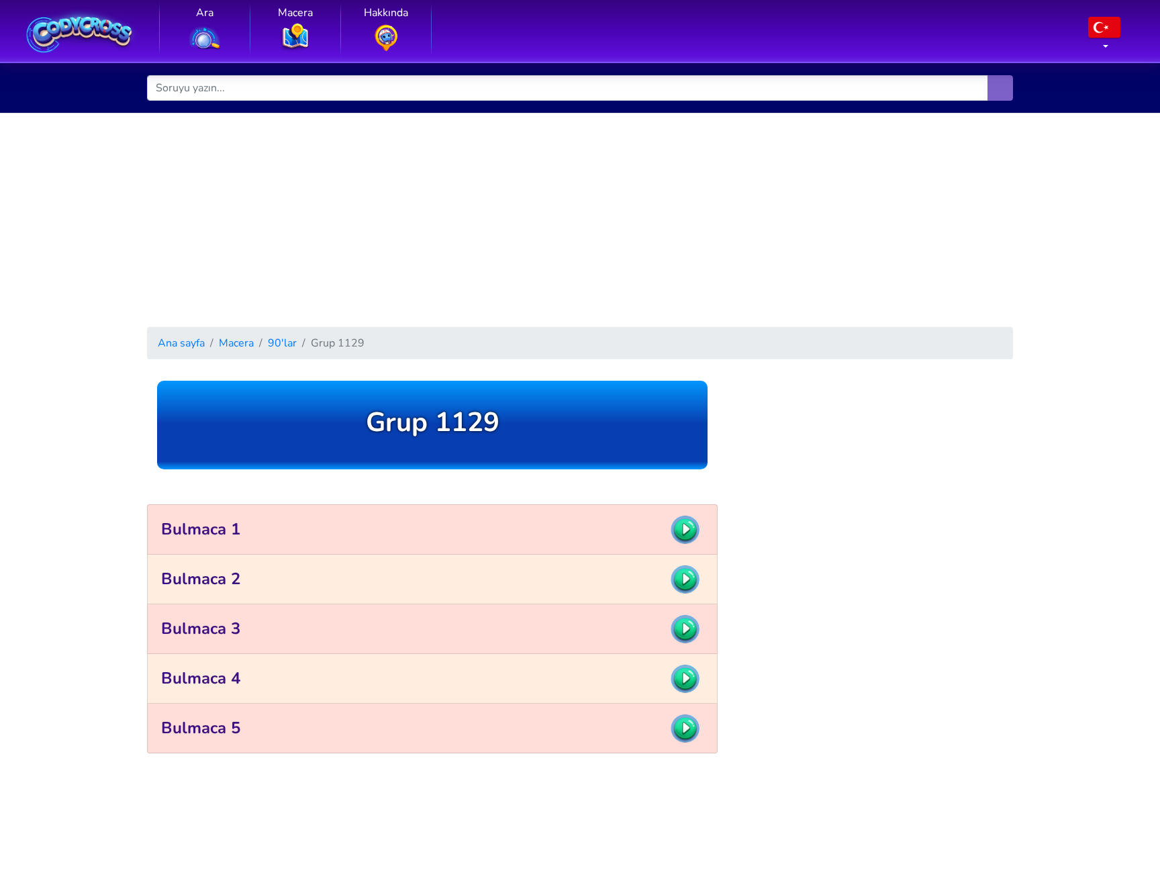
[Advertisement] (580, 214)
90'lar (282, 343)
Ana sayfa (181, 343)
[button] (1104, 36)
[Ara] (1000, 88)
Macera (236, 343)
